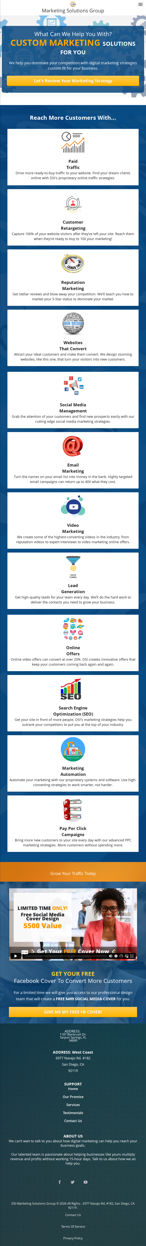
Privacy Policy (73, 1238)
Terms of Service (73, 1226)
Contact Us (73, 1215)
